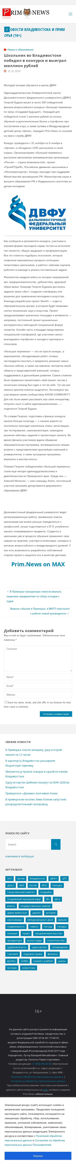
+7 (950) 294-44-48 (41, 1063)
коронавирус (14, 919)
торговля (12, 954)
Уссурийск (46, 892)
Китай (33, 885)
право (26, 933)
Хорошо (38, 1155)
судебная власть (16, 947)
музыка (62, 919)
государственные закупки (35, 906)
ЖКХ (21, 885)
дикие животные (17, 912)
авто (57, 899)
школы (62, 961)
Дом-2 (10, 885)
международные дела (40, 919)
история (51, 912)
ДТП (64, 878)
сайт (45, 1089)
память (34, 926)
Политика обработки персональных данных (37, 1076)
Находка (57, 885)
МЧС (44, 885)
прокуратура (14, 940)
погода (48, 926)
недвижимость (16, 926)
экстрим (12, 967)
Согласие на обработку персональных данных (38, 1081)
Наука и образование (20, 49)
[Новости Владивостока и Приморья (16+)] (29, 14)
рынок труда (34, 940)
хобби (24, 961)
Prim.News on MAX (38, 564)
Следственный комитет (21, 892)
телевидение (60, 947)
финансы (53, 954)
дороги (36, 912)
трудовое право (32, 954)
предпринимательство (48, 933)
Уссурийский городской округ (24, 899)
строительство (56, 940)
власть (11, 906)
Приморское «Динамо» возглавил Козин (31, 793)
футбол (11, 961)
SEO (9, 878)
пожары (62, 926)
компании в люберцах (19, 856)
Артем (21, 878)
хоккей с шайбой (43, 961)
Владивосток (37, 878)
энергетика (28, 967)
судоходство (39, 947)
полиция (12, 933)
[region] (38, 1130)
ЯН (47, 899)
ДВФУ (53, 878)
